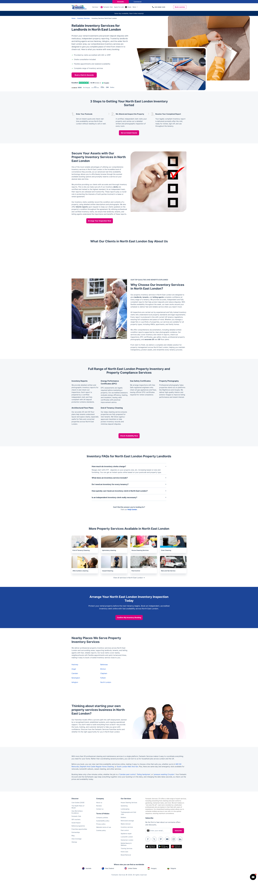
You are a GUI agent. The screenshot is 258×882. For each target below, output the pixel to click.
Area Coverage (76, 839)
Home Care (124, 851)
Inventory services (127, 827)
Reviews (99, 806)
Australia (88, 868)
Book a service (180, 7)
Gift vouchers (76, 819)
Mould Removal (126, 855)
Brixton (103, 669)
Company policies (102, 817)
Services (95, 7)
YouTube (167, 839)
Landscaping (125, 809)
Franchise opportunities (79, 829)
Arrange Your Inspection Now (99, 221)
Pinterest (160, 839)
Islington (75, 682)
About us (99, 802)
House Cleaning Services (129, 802)
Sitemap (74, 842)
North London (105, 682)
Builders (123, 817)
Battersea (104, 665)
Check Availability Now (129, 436)
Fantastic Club (108, 7)
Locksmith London (127, 837)
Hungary (154, 868)
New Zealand (109, 868)
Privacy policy (101, 824)
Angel (74, 669)
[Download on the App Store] (151, 846)
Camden (75, 673)
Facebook (147, 839)
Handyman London (127, 840)
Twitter (154, 839)
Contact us (99, 809)
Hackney (75, 665)
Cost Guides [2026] (78, 802)
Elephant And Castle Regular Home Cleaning (97, 767)
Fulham (103, 678)
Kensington (76, 678)
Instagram (173, 839)
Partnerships (76, 832)
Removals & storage (127, 820)
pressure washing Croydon (164, 774)
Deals (129, 7)
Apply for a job (119, 7)
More (134, 7)
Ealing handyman (143, 774)
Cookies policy (101, 830)
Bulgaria (173, 868)
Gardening (124, 806)
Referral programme (78, 826)
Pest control (125, 830)
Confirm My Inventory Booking (129, 617)
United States (132, 868)
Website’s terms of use (103, 827)
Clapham (103, 673)
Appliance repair (126, 833)
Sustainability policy (102, 821)
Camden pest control (127, 774)
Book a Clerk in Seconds (84, 75)
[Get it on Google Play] (163, 846)
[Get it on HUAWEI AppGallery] (176, 846)
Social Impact (76, 823)
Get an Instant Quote (129, 133)
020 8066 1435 (160, 7)
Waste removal (125, 824)
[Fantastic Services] (79, 7)
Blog (73, 835)
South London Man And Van (127, 767)
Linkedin (180, 839)
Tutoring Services (126, 848)
